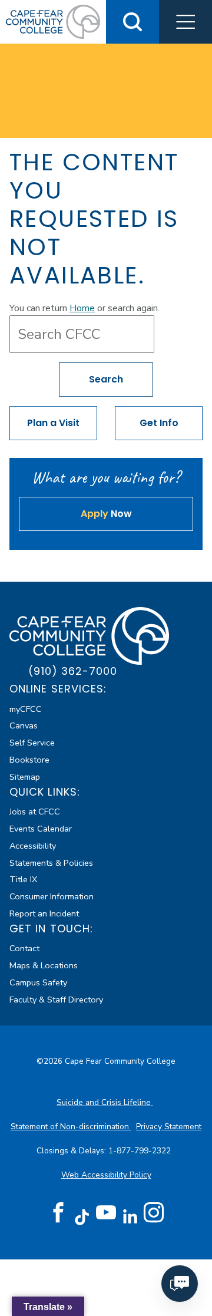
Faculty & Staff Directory (56, 999)
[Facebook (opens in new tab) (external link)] (58, 1213)
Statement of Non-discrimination (71, 1126)
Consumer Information (51, 896)
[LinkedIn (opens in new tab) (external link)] (130, 1216)
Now (106, 513)
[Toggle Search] (132, 22)
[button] (185, 22)
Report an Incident (44, 913)
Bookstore (29, 760)
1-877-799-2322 (140, 1150)
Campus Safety (38, 982)
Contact (24, 948)
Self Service (32, 742)
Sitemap (24, 777)
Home (82, 308)
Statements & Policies (51, 863)
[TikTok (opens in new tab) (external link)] (82, 1216)
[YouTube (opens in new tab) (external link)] (106, 1213)
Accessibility (32, 846)
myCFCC (25, 709)
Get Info (159, 423)
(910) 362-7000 (72, 671)
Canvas (23, 725)
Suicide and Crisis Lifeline (105, 1102)
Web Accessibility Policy (106, 1174)
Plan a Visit (53, 423)
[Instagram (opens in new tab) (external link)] (154, 1213)
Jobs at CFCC (34, 811)
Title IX (23, 879)
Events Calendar (40, 829)
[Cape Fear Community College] (53, 21)
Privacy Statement (168, 1126)
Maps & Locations (43, 965)
